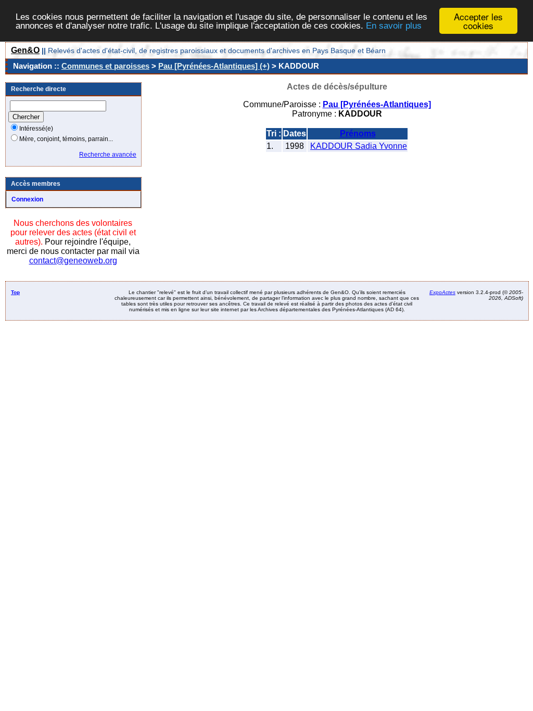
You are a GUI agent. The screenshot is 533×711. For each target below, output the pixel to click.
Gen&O (25, 50)
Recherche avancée (107, 154)
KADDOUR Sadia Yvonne (358, 146)
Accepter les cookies (478, 21)
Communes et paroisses (105, 65)
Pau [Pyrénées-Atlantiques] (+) (214, 65)
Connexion (27, 199)
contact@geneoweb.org (73, 260)
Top (15, 292)
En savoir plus (394, 26)
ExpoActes (442, 292)
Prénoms (358, 133)
